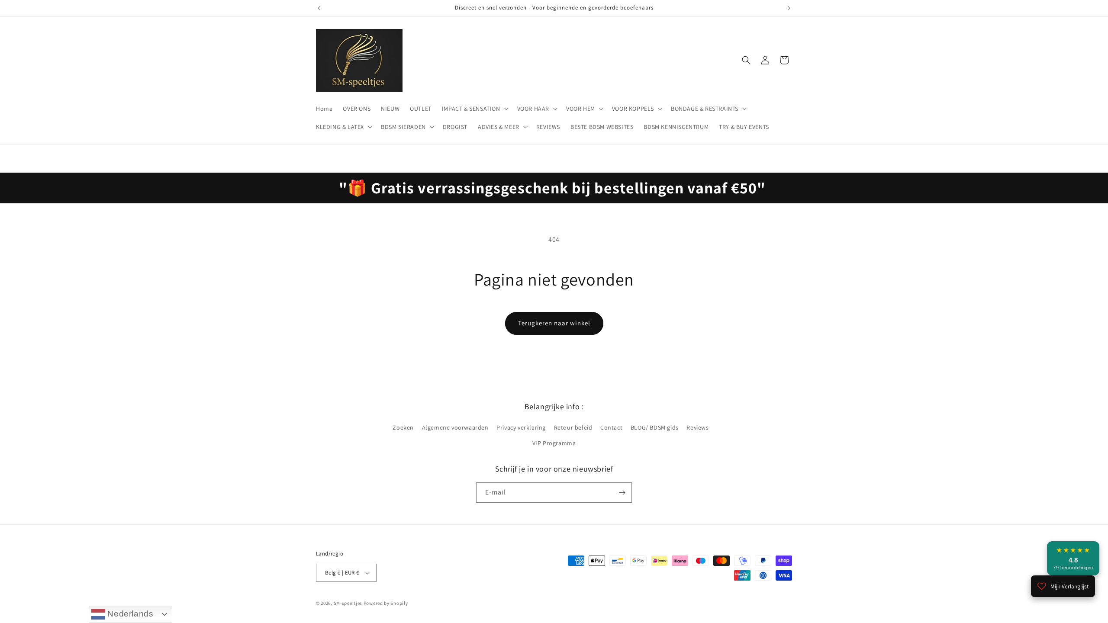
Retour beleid (573, 427)
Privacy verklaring (521, 427)
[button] (474, 109)
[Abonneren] (621, 492)
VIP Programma (554, 443)
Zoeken (403, 427)
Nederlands (129, 613)
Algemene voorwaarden (455, 427)
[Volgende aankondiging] (789, 8)
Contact (611, 427)
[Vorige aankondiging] (319, 8)
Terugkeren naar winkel (554, 323)
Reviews (697, 427)
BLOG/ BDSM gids (655, 427)
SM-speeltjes (348, 603)
